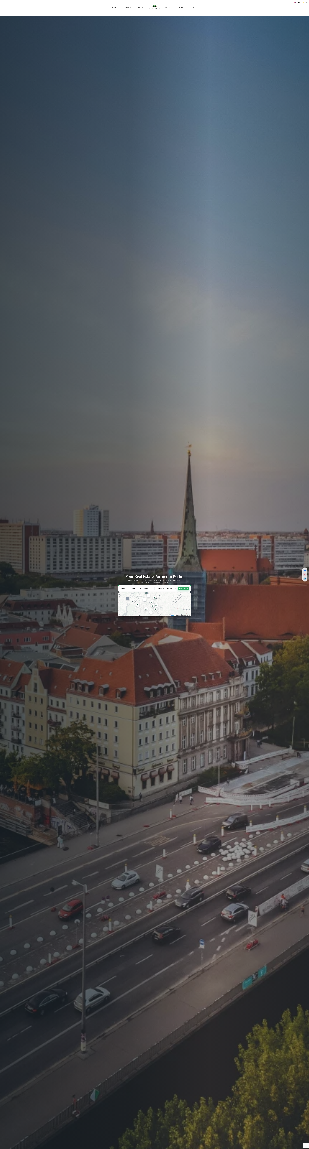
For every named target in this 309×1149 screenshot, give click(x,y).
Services (167, 7)
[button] (152, 602)
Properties (128, 7)
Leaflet (173, 615)
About (181, 7)
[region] (154, 604)
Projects (114, 7)
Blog (194, 7)
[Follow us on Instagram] (305, 574)
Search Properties (183, 588)
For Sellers (141, 7)
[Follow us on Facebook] (305, 570)
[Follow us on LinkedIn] (305, 578)
